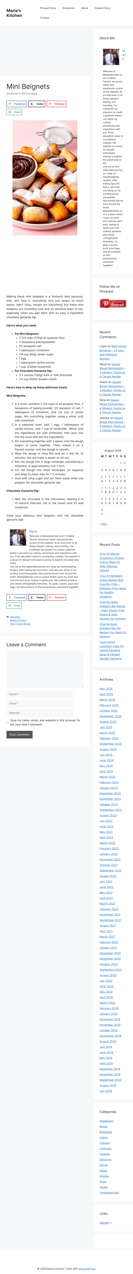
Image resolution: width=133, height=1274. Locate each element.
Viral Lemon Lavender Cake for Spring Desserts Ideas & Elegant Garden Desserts (112, 650)
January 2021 (108, 947)
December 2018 (110, 1069)
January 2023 (109, 854)
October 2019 (108, 1030)
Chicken (105, 1143)
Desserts (15, 616)
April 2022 (106, 898)
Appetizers (107, 1121)
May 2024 (106, 765)
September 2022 (110, 870)
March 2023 (107, 843)
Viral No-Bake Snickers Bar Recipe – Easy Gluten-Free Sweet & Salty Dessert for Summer (113, 610)
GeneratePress (87, 1268)
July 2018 (106, 1091)
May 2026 (106, 688)
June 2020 (107, 986)
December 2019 (110, 1019)
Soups (104, 1187)
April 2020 (106, 997)
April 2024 (106, 771)
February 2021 (109, 942)
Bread (103, 1126)
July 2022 (106, 881)
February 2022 (109, 909)
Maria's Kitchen (14, 13)
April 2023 (106, 837)
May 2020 (106, 991)
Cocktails (105, 1148)
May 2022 (106, 892)
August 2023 (108, 815)
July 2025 (106, 727)
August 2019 (108, 1041)
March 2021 (107, 936)
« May (103, 523)
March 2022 (107, 903)
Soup (103, 1181)
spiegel (104, 1222)
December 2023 (110, 793)
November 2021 (110, 914)
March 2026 (107, 699)
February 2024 (109, 782)
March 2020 (107, 1002)
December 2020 (110, 953)
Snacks (104, 1176)
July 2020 (106, 980)
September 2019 (110, 1036)
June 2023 (107, 826)
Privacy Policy (48, 8)
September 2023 (111, 810)
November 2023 (110, 799)
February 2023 (109, 848)
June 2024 (107, 760)
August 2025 (108, 721)
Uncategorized (109, 1192)
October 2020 (109, 964)
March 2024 (107, 777)
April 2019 (106, 1063)
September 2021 (110, 920)
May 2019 (106, 1058)
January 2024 (109, 788)
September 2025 (110, 716)
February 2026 (109, 705)
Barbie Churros (18, 620)
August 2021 (108, 925)
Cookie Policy (102, 8)
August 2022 (108, 876)
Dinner (104, 1165)
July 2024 (106, 754)
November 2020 (110, 958)
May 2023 (106, 832)
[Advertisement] (45, 52)
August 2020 (108, 975)
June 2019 (106, 1052)
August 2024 (108, 749)
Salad (103, 1170)
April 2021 (106, 931)
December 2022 (110, 859)
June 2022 (106, 887)
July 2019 (106, 1047)
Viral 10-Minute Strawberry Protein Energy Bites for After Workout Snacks (112, 562)
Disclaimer (69, 8)
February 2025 (109, 738)
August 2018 (108, 1085)
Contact (44, 17)
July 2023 (106, 821)
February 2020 (109, 1008)
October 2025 (109, 710)
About (84, 8)
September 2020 (111, 969)
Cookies (105, 1154)
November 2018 (110, 1074)
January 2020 (109, 1013)
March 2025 (107, 732)
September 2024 (111, 743)
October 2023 (109, 804)
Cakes (104, 1137)
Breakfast (106, 1132)
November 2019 (110, 1024)
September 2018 (110, 1080)
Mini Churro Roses (20, 623)
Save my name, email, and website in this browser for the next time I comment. (45, 722)
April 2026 (106, 694)
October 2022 (109, 865)
